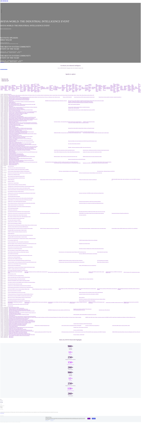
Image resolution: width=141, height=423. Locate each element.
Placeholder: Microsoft (60, 88)
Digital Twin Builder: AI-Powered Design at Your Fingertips (87, 300)
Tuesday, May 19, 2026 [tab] (5, 79)
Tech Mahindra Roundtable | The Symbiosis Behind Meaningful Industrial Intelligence (20, 158)
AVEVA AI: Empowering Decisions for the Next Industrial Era (17, 325)
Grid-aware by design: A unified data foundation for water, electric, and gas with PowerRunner (21, 112)
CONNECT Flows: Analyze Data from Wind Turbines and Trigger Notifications (19, 333)
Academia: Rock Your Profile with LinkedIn (98, 100)
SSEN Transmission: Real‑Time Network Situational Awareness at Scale (49, 213)
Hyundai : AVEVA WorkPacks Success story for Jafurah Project (87, 265)
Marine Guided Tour (82, 297)
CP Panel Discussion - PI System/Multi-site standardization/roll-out (43, 88)
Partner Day (9, 94)
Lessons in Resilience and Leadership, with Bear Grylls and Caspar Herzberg (19, 335)
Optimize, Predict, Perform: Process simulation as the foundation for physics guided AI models (73, 88)
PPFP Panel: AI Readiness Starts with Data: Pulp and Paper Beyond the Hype (67, 88)
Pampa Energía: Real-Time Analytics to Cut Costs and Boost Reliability (111, 88)
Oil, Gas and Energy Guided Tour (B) (13, 240)
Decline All (93, 418)
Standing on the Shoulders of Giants (13, 127)
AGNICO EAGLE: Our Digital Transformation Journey (42, 325)
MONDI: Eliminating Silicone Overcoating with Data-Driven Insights (92, 156)
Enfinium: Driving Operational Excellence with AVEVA (10, 88)
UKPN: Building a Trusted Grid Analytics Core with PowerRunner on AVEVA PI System (129, 88)
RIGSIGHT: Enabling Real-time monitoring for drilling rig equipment (104, 88)
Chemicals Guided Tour (12, 315)
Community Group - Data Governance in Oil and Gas (80, 327)
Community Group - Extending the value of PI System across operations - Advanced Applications (22, 321)
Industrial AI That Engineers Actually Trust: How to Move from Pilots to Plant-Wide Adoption (20, 198)
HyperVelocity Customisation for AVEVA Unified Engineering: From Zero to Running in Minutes (92, 299)
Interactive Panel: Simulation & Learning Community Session (16, 218)
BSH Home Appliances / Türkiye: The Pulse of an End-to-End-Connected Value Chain (65, 156)
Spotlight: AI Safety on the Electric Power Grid (15, 142)
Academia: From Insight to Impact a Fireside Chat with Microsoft (88, 179)
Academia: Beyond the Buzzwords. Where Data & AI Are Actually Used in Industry (20, 143)
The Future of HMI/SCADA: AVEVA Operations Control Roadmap (88, 253)
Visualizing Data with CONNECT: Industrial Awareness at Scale (114, 302)
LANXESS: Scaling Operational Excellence (89, 121)
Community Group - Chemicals (13, 139)
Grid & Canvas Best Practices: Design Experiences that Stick (17, 105)
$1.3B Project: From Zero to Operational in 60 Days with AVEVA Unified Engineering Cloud (39, 88)
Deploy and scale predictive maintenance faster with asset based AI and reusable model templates (22, 334)
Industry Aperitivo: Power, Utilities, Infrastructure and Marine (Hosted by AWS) (19, 95)
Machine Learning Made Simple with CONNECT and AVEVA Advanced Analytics (19, 277)
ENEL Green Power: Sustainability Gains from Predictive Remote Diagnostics (58, 272)
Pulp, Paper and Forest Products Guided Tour (74, 143)
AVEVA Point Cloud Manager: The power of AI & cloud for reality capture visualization (20, 136)
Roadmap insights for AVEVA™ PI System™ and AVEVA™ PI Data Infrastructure (51, 179)
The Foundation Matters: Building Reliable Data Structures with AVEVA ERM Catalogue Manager (114, 88)
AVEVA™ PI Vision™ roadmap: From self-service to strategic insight (49, 228)
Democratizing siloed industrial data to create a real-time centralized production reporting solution (25, 87)
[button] (1, 62)
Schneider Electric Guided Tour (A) (13, 121)
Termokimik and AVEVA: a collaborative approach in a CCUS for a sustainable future (86, 88)
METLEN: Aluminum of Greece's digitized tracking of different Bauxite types (90, 88)
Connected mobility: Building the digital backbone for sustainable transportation (79, 107)
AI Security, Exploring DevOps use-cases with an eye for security (16, 292)
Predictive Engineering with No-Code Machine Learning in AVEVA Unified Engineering (91, 292)
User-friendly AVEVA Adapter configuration (15, 313)
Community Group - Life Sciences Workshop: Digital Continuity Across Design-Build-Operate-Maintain (23, 111)
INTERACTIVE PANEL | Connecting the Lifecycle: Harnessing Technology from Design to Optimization (23, 107)
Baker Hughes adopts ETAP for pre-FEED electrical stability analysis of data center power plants (92, 211)
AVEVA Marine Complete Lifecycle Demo (14, 124)
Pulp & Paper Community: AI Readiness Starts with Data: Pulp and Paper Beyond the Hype (91, 248)
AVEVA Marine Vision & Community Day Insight (15, 114)
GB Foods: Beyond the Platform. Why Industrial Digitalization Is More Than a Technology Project (21, 189)
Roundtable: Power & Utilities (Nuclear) (84, 243)
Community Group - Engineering (47, 88)
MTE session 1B (11, 336)
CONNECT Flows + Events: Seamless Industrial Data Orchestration (17, 201)
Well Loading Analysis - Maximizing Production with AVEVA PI (106, 171)
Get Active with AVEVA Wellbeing (74, 272)
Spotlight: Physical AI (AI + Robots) (14, 157)
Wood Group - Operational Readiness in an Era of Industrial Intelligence (68, 171)
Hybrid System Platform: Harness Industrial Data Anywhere (17, 145)
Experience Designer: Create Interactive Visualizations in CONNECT (18, 113)
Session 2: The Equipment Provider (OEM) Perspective (16, 125)
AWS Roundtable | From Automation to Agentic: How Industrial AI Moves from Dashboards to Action (22, 147)
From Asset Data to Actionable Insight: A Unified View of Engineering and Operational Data (21, 160)
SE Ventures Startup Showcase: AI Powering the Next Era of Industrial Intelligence (20, 322)
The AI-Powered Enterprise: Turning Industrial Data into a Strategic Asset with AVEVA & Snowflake (22, 117)
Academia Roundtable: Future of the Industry (15, 115)
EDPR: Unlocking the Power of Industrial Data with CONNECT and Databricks (19, 150)
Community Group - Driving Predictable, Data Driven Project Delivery (17, 263)
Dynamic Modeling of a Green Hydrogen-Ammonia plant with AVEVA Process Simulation (20, 199)
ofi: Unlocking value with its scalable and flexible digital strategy (16, 167)
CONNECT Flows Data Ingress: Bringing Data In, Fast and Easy (17, 329)
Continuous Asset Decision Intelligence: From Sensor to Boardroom (17, 184)
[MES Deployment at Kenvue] (83, 88)
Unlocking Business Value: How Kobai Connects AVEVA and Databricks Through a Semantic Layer (22, 312)
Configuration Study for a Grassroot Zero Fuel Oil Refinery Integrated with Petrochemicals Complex (21, 267)
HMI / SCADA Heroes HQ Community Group (15, 103)
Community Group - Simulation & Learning (14, 174)
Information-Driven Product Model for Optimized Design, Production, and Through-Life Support (81, 128)
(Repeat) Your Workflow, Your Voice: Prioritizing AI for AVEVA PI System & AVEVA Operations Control (22, 243)
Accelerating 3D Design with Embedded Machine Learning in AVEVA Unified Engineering (21, 327)
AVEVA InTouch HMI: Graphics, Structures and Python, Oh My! (121, 325)
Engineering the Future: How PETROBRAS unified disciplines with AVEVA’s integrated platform (22, 156)
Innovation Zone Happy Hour (13, 164)
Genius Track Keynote (11, 166)
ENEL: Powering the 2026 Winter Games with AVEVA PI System (17, 155)
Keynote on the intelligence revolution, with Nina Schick (16, 308)
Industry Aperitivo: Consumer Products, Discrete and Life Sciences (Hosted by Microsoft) (59, 95)
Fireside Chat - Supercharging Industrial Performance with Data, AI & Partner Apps (20, 138)
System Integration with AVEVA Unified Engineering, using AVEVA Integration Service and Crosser (22, 316)
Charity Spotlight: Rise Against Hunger (13, 253)
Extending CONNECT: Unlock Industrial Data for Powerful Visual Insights (19, 99)
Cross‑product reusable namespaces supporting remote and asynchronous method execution (20, 255)
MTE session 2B (11, 337)
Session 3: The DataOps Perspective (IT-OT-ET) (15, 135)
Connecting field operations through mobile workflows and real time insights (18, 304)
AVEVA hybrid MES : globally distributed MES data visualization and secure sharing (84, 314)
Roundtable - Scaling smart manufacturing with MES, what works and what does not (79, 147)
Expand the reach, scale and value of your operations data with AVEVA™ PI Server (19, 213)
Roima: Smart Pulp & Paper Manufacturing (108, 88)
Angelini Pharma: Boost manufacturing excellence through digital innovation (64, 150)
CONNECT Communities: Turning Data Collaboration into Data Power (17, 231)
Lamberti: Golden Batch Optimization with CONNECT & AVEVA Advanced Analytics (20, 128)
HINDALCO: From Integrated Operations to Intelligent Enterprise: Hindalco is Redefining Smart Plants (22, 238)
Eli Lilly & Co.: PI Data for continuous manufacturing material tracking (2, 88)
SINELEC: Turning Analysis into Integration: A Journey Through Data (70, 88)
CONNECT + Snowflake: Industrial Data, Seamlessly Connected (16, 268)
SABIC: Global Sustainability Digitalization (74, 104)
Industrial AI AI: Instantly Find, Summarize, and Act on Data (18, 120)
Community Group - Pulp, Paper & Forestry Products (15, 248)
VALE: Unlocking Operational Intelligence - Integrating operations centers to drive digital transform (92, 228)
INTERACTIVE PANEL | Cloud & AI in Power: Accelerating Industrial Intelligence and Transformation (23, 122)
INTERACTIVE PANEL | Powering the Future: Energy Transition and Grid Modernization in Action (67, 132)
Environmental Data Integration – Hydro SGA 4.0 (18, 88)
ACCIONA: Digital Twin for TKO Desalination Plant (16, 153)
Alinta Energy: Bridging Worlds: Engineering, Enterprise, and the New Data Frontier (133, 87)
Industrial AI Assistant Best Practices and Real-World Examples (76, 159)
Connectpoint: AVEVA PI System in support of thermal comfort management (6, 88)
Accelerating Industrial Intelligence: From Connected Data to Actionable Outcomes (19, 300)
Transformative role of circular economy (94, 88)
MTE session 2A (11, 106)
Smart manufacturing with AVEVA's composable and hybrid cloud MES (56, 88)
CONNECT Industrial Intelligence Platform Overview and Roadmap (88, 240)
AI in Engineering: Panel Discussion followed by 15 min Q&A (16, 299)
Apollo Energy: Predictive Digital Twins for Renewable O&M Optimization (18, 226)
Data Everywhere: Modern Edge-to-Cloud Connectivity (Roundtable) (18, 332)
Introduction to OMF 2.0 (11, 181)
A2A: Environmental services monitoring (102, 260)
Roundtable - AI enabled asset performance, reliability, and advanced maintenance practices (80, 101)
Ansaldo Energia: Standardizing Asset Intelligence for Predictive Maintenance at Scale (123, 317)
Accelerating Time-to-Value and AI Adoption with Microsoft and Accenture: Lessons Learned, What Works (23, 146)
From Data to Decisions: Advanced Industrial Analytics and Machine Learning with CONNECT (21, 317)
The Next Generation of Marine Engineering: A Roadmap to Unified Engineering (18, 171)
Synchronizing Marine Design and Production (14, 196)
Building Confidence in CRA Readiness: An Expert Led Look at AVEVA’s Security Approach (21, 131)
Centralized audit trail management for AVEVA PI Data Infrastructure (82, 323)
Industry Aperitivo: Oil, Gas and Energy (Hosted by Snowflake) (38, 95)
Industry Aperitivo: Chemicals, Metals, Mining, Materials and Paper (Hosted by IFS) (82, 95)
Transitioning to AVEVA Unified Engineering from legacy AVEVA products (19, 318)
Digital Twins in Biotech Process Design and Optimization (122, 88)
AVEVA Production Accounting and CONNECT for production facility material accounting (20, 295)
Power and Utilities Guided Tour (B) (13, 194)
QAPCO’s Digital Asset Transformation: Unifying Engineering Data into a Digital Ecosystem (101, 88)
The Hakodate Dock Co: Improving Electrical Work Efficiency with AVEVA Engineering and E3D (21, 186)
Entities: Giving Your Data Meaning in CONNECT (14, 223)
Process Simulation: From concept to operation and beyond (16, 191)
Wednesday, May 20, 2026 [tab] (5, 80)
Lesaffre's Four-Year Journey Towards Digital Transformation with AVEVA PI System (19, 260)
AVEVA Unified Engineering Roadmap (13, 208)
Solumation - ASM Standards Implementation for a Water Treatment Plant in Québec (64, 88)
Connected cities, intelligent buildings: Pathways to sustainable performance (78, 122)
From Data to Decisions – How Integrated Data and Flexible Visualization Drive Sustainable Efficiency (68, 121)
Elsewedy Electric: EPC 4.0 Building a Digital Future (15, 258)
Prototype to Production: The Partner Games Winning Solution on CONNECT (18, 169)
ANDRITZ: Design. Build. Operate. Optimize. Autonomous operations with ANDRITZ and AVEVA (98, 317)
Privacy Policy (46, 420)
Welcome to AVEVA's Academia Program (14, 96)
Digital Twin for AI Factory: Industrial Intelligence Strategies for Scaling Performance (19, 297)
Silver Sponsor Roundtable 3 (136, 87)
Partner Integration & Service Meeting (14, 307)
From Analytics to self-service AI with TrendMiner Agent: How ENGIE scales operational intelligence (21, 282)
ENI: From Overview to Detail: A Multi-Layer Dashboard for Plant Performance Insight (80, 100)
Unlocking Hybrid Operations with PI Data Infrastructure (16, 154)
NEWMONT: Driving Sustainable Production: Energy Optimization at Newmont (56, 100)
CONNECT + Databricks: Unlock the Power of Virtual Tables (17, 137)
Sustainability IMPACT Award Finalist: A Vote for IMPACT (126, 88)
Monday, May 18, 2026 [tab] (5, 78)
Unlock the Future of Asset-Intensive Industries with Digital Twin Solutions (19, 314)
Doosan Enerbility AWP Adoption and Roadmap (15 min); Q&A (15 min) (17, 270)
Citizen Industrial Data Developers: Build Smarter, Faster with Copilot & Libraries (19, 211)
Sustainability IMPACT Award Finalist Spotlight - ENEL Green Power (17, 245)
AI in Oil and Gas (53, 88)
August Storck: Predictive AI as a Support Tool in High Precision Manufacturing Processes (91, 203)
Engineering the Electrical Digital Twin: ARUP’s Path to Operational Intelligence (90, 201)
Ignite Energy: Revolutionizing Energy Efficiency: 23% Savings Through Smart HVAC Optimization (14, 88)
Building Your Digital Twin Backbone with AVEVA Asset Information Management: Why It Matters (48, 317)
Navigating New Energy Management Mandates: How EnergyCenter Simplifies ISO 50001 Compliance (22, 133)
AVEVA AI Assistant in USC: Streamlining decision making (132, 272)
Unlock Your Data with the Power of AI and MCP (14, 290)
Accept (89, 418)
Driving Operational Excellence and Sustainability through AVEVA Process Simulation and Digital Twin (118, 88)
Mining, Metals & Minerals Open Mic (14, 159)
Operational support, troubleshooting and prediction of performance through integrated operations (96, 150)
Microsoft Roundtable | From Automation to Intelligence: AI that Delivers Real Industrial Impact (81, 131)
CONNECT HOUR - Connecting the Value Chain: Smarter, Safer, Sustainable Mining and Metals (32, 88)
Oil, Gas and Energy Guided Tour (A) (14, 134)
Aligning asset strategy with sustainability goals (14, 265)
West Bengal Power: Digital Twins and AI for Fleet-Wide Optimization (51, 88)
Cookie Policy (51, 420)
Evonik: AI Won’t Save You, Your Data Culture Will (16, 328)
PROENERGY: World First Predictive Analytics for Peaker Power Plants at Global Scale (70, 260)
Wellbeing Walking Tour (12, 102)
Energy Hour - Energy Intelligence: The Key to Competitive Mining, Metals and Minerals (29, 87)
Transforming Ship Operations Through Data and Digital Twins (120, 213)
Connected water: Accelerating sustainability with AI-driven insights (18, 132)
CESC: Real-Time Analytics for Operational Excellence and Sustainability (71, 325)
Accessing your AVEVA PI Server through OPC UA (92, 325)
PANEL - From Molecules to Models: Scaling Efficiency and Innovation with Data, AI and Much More (22, 144)
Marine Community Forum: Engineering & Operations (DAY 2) (16, 176)
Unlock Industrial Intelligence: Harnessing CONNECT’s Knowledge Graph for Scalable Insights (96, 132)
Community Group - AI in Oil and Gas (14, 311)
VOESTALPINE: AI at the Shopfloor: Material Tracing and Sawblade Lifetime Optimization (91, 213)
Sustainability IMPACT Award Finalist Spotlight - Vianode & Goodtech (17, 236)
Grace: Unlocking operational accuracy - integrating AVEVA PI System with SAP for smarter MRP (22, 104)
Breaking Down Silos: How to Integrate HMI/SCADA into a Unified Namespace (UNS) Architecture (22, 149)
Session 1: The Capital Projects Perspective (14, 110)
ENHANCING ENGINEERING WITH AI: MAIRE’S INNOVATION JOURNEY (19, 280)
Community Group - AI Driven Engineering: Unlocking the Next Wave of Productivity (19, 285)
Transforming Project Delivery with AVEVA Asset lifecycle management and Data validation (20, 228)
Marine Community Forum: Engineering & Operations (16, 116)
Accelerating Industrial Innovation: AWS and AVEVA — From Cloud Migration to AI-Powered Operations (23, 123)
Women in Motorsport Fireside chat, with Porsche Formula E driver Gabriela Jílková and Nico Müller (21, 203)
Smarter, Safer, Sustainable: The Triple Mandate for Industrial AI (17, 324)
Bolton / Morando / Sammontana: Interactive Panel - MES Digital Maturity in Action (19, 216)
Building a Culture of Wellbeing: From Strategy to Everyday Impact (18, 323)
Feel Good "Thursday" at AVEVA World (78, 334)
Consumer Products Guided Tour (13, 326)
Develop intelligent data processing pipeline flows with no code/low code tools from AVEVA (21, 148)
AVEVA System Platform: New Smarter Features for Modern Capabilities (71, 317)
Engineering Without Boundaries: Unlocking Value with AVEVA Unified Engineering (19, 206)
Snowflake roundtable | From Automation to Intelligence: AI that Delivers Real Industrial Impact (22, 101)
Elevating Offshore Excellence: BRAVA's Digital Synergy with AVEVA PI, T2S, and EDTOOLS (125, 228)
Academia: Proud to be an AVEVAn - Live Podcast (14, 221)
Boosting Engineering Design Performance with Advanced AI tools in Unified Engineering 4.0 (20, 287)
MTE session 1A (11, 100)
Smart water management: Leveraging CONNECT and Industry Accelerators (18, 250)
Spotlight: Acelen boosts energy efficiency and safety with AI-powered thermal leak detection (20, 235)
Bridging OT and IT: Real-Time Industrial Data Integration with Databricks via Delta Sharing (80, 102)
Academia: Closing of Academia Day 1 (14, 163)
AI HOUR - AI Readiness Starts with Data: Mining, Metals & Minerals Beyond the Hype (139, 88)
